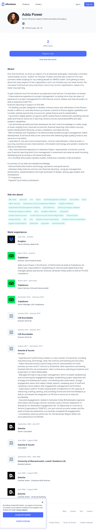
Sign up (89, 4)
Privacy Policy (54, 522)
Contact (73, 511)
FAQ (81, 511)
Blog (64, 511)
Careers (90, 511)
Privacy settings (21, 510)
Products (25, 4)
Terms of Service (69, 522)
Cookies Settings (86, 522)
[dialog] (23, 513)
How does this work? (48, 59)
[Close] (42, 502)
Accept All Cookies (23, 515)
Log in (78, 4)
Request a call (48, 54)
